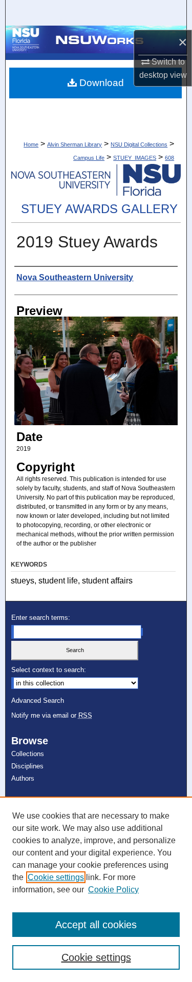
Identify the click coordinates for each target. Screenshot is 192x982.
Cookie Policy (113, 889)
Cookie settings (56, 877)
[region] (96, 889)
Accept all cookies (96, 924)
